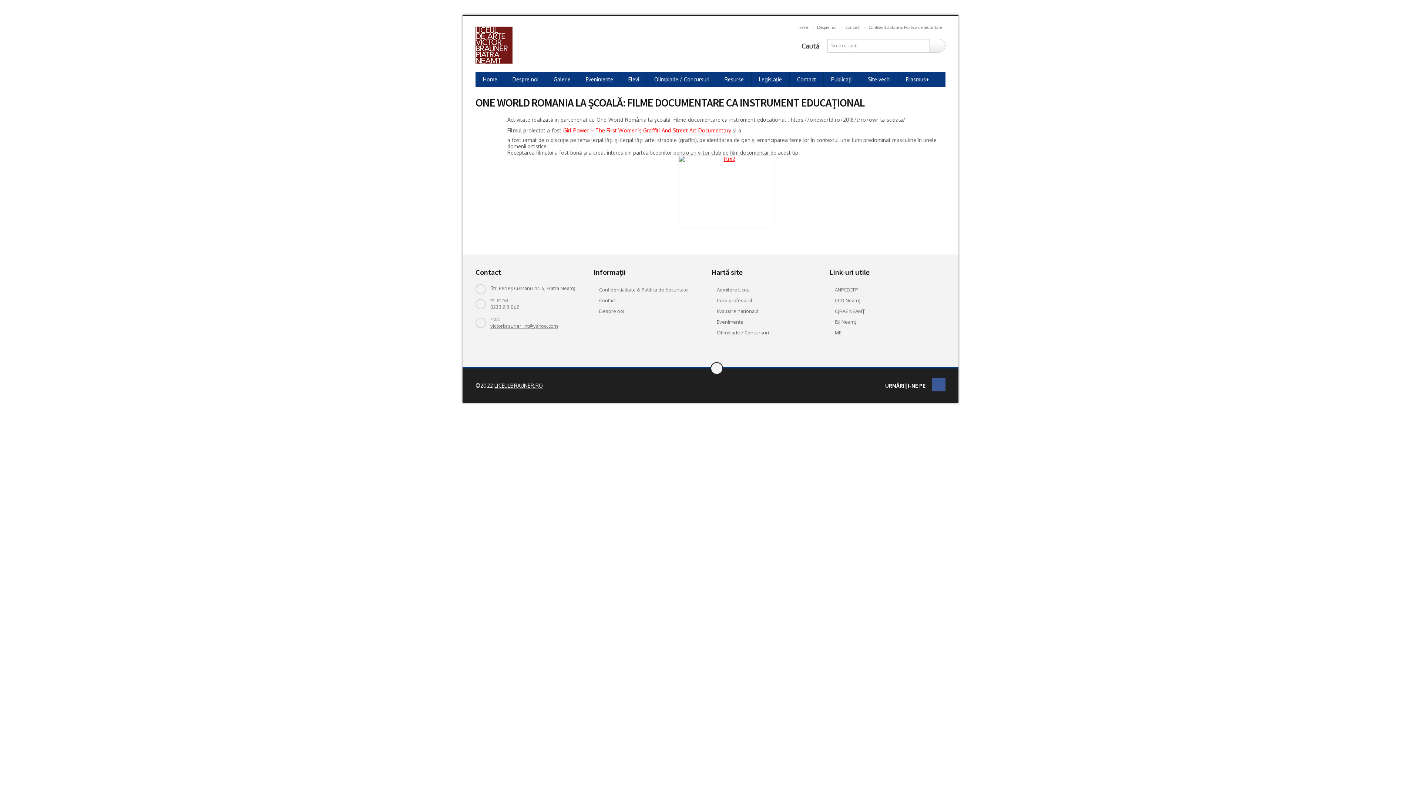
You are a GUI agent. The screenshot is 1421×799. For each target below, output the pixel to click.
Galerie (562, 79)
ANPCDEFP (846, 290)
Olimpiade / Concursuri (681, 79)
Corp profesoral (734, 300)
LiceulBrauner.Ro (518, 385)
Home (802, 27)
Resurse (734, 79)
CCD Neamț (847, 300)
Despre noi (826, 27)
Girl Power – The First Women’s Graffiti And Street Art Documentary (647, 130)
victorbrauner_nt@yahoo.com (524, 326)
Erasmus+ (917, 79)
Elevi (633, 79)
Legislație (770, 79)
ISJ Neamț (845, 322)
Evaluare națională (738, 311)
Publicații (842, 79)
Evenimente (599, 79)
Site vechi (879, 79)
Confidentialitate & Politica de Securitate (905, 27)
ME (838, 333)
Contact (852, 27)
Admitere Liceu (733, 290)
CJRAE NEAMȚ (850, 311)
